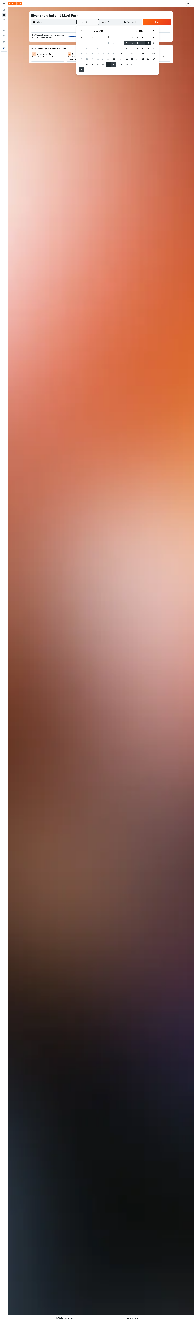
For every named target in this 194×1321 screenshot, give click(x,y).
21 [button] (103, 59)
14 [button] (103, 54)
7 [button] (103, 48)
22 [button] (108, 59)
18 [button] (87, 59)
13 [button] (98, 54)
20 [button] (98, 59)
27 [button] (98, 64)
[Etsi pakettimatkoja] (4, 24)
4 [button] (86, 48)
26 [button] (92, 64)
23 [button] (114, 59)
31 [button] (81, 70)
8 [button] (108, 48)
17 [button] (81, 59)
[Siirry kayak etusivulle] (15, 3)
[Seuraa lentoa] (4, 35)
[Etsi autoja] (4, 19)
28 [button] (103, 64)
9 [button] (113, 48)
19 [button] (92, 59)
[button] (3, 3)
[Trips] (4, 42)
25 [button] (87, 64)
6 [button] (97, 48)
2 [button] (113, 43)
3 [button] (81, 48)
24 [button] (81, 64)
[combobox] (55, 22)
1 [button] (108, 43)
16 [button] (114, 54)
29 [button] (108, 64)
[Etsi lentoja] (4, 10)
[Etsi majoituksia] (4, 15)
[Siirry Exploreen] (4, 31)
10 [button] (82, 54)
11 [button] (87, 54)
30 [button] (114, 64)
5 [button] (92, 48)
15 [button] (108, 54)
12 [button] (92, 54)
